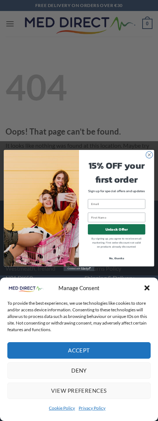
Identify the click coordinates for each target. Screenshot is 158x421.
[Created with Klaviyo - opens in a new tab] (79, 269)
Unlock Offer (116, 230)
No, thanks (116, 258)
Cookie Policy (62, 408)
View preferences (79, 390)
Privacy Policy (92, 408)
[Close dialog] (149, 154)
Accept (79, 350)
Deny (79, 370)
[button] (147, 288)
